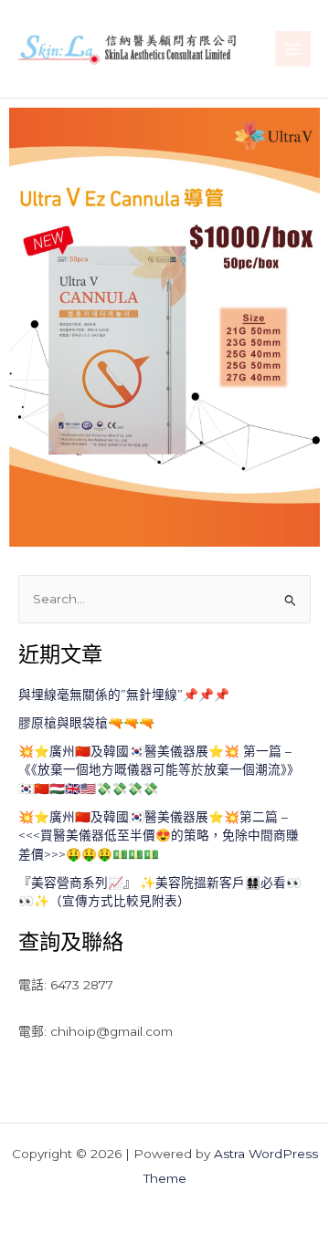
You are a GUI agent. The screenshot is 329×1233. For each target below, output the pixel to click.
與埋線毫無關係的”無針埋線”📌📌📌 (123, 694)
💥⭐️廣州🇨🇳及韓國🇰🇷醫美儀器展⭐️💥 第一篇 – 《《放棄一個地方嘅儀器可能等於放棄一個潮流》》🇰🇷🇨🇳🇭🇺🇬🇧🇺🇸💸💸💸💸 (159, 770)
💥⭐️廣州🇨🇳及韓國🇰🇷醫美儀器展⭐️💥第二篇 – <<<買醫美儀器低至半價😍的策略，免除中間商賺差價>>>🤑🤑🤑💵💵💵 (158, 836)
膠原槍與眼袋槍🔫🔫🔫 (86, 723)
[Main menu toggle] (293, 49)
